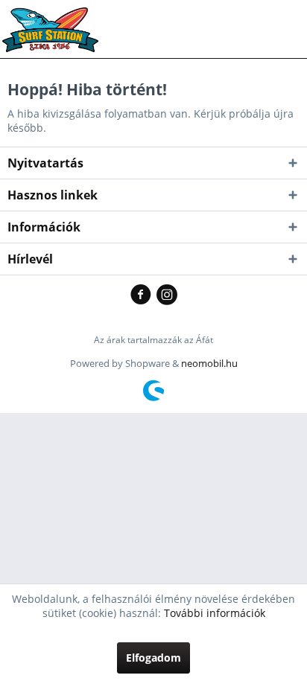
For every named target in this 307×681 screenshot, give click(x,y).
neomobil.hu (209, 363)
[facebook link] (143, 295)
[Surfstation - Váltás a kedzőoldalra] (55, 20)
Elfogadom (153, 657)
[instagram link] (166, 295)
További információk (214, 613)
